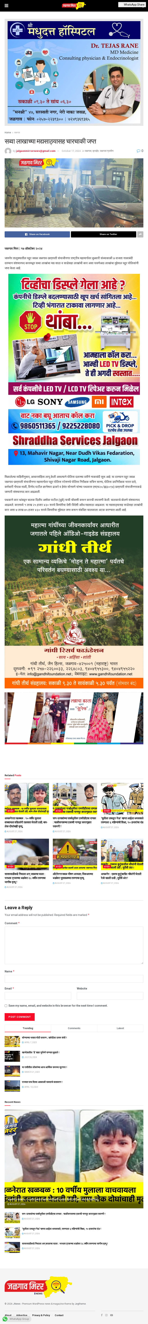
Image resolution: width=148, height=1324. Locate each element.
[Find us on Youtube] (111, 1315)
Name (10, 971)
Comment (12, 923)
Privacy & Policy (41, 1315)
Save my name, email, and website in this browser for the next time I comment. (58, 1005)
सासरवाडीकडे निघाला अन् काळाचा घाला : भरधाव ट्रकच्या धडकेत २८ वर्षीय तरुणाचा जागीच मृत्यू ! (25, 878)
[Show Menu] (6, 6)
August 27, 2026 (14, 831)
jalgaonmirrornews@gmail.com (36, 150)
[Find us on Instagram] (106, 1315)
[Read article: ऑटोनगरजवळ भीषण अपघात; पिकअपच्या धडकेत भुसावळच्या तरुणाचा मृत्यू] (75, 854)
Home (8, 132)
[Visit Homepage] (74, 6)
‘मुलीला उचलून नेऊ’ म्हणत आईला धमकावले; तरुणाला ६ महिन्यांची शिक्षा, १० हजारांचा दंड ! (61, 1228)
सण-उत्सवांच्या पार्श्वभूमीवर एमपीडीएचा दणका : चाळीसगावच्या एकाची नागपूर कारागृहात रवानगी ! (74, 822)
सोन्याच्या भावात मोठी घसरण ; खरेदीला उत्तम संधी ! (44, 1037)
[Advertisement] (74, 759)
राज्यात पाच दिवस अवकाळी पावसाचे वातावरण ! (42, 1082)
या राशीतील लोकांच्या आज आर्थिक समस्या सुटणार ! (44, 1067)
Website (82, 988)
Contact (59, 1315)
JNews (16, 1303)
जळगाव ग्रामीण (107, 150)
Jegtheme (80, 1303)
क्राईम (95, 150)
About (8, 1315)
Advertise (21, 1315)
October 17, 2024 (71, 150)
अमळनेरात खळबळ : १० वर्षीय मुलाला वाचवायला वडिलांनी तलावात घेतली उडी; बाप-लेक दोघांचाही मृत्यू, (26, 822)
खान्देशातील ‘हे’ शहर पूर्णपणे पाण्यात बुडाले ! (40, 1052)
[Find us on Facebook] (102, 1315)
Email (9, 988)
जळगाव (17, 132)
